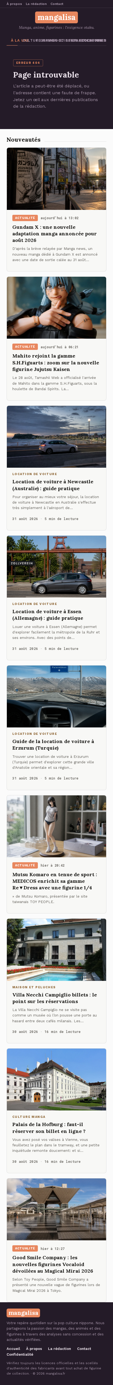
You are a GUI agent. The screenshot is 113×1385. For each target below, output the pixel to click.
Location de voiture (86, 40)
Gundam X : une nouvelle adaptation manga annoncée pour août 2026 (54, 234)
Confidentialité (20, 1354)
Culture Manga (26, 40)
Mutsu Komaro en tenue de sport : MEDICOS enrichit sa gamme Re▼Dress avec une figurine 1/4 (54, 881)
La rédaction (36, 3)
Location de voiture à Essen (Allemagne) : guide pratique (47, 614)
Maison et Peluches (101, 40)
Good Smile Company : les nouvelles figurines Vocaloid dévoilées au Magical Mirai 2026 (52, 1264)
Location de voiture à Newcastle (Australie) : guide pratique (52, 484)
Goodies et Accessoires (57, 40)
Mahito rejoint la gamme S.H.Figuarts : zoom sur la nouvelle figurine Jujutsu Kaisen (55, 362)
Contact (56, 3)
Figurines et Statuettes (41, 40)
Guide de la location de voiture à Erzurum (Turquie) (53, 744)
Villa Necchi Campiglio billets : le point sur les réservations (54, 998)
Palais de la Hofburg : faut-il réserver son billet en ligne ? (49, 1127)
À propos (14, 3)
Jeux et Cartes (72, 40)
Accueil (13, 1348)
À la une (14, 40)
